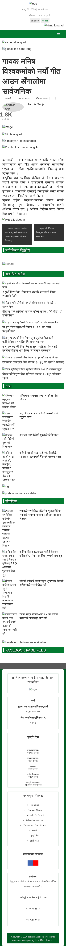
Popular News (35, 810)
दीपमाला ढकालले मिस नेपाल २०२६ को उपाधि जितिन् (33, 362)
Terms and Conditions (35, 825)
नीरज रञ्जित (33, 760)
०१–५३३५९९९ (33, 919)
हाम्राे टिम (33, 737)
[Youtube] (36, 863)
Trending (34, 804)
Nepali (45, 20)
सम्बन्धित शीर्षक (15, 274)
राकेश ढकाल (33, 769)
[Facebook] (30, 863)
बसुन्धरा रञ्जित (33, 752)
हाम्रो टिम (34, 835)
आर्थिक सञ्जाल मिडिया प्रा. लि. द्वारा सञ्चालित (33, 680)
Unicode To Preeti (35, 815)
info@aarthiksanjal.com (33, 897)
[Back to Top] (60, 943)
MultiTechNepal (44, 940)
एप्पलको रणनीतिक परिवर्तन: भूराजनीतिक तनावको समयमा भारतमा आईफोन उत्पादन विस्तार (40, 514)
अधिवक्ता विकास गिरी (33, 785)
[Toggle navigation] (58, 33)
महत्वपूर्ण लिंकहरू (33, 795)
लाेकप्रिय (11, 501)
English (35, 20)
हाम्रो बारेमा (34, 840)
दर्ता (33, 701)
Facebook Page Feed (25, 650)
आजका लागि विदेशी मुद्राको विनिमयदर (39, 435)
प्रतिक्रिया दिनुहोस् (17, 250)
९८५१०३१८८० (33, 908)
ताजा (8, 386)
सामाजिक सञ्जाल (33, 854)
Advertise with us (34, 820)
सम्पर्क (34, 830)
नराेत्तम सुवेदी (33, 777)
